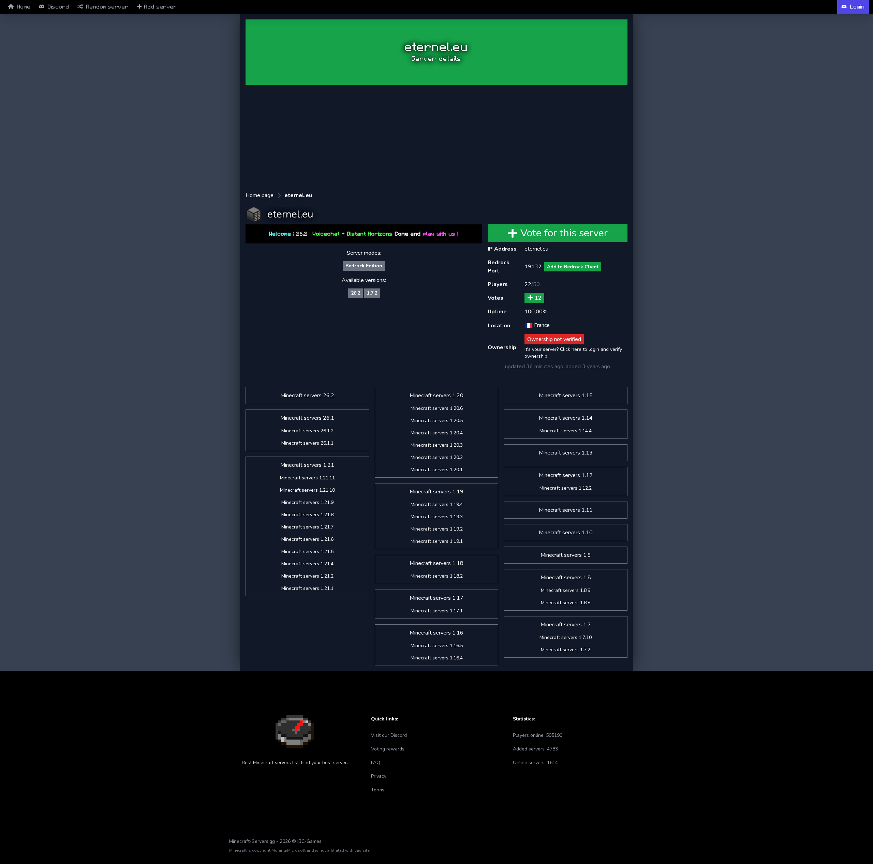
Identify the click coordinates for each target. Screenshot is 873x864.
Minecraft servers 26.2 (307, 395)
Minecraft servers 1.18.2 (437, 576)
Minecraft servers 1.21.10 (307, 490)
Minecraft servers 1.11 (566, 510)
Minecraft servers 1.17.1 (437, 611)
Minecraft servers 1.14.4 (565, 431)
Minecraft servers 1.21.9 (307, 502)
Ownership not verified (554, 339)
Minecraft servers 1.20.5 (437, 420)
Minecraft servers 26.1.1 (307, 443)
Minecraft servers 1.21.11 (307, 478)
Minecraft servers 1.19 (436, 491)
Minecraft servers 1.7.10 (565, 637)
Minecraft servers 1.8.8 (565, 602)
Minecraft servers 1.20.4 (437, 433)
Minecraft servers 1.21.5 (307, 551)
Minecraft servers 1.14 (566, 418)
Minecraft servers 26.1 (307, 418)
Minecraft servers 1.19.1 (437, 541)
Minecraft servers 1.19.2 (437, 529)
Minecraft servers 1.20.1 (437, 469)
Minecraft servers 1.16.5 (437, 645)
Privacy (378, 776)
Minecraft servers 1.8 (566, 577)
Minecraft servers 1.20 (436, 395)
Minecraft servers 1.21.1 (307, 588)
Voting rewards (387, 749)
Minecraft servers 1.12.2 (565, 488)
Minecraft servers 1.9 (566, 555)
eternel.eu (298, 195)
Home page (259, 195)
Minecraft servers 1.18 (436, 563)
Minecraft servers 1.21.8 (307, 514)
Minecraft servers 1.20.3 (437, 445)
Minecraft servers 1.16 (436, 633)
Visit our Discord (389, 735)
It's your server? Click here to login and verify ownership (573, 352)
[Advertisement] (199, 123)
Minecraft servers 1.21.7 (307, 527)
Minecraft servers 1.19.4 (437, 504)
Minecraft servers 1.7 (566, 624)
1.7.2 (372, 293)
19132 (533, 266)
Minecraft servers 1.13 (566, 453)
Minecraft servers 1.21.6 (307, 539)
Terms (377, 790)
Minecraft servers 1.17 (436, 598)
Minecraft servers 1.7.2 (565, 649)
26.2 (355, 293)
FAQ (375, 762)
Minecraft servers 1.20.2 (437, 457)
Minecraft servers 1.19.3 (437, 516)
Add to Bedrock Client (572, 267)
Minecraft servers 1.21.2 (307, 576)
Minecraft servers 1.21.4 (307, 564)
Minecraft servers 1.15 (566, 395)
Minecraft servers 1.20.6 (437, 408)
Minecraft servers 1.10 (566, 532)
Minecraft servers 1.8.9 (565, 590)
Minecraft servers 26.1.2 (307, 431)
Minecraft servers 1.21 (307, 465)
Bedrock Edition (363, 266)
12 (538, 298)
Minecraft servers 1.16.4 (437, 658)
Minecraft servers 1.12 (566, 475)
